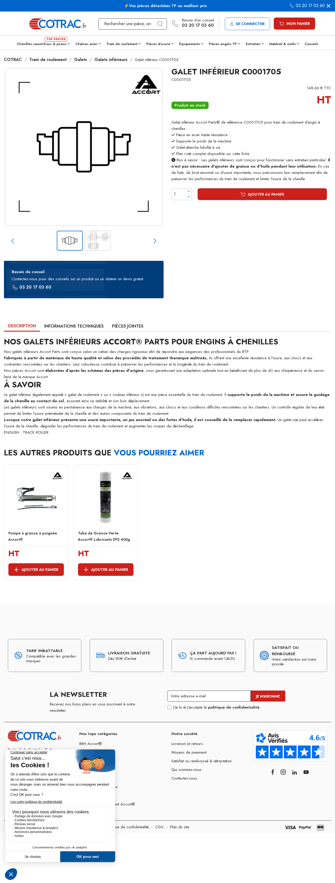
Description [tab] (22, 326)
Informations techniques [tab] (74, 326)
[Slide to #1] (70, 241)
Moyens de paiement (188, 752)
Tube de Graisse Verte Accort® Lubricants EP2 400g (104, 536)
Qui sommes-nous (186, 769)
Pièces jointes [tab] (127, 326)
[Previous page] (13, 241)
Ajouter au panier (266, 194)
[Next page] (155, 241)
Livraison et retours (187, 744)
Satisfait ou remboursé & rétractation (201, 761)
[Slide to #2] (98, 241)
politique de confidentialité (233, 707)
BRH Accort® (90, 744)
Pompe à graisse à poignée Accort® (32, 536)
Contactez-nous (184, 778)
